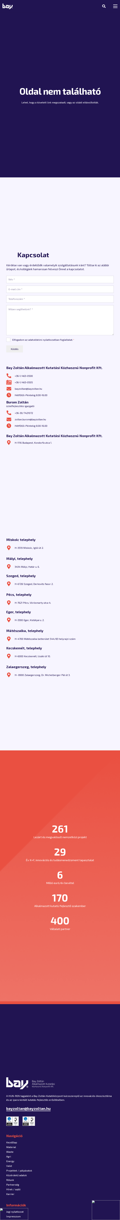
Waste (9, 1151)
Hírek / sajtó (13, 1189)
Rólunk (10, 1179)
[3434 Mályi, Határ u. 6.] (10, 566)
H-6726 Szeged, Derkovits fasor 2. (34, 583)
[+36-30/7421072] (10, 412)
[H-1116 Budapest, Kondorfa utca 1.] (10, 442)
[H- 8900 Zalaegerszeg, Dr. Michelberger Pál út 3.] (10, 674)
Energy (10, 1161)
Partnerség (12, 1184)
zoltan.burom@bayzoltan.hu (30, 419)
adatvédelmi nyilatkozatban (44, 339)
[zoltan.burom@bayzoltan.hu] (10, 419)
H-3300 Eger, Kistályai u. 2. (29, 620)
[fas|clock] (10, 395)
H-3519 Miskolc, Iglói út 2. (29, 547)
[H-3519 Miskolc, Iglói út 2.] (10, 547)
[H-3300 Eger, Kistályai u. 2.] (10, 620)
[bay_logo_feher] (7, 6)
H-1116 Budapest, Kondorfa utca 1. (33, 442)
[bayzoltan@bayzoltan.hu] (10, 388)
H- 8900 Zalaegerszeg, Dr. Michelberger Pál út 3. (42, 674)
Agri (8, 1156)
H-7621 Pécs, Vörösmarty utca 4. (33, 602)
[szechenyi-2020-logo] (106, 1210)
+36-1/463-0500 (24, 375)
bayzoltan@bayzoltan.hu (28, 388)
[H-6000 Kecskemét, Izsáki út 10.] (10, 656)
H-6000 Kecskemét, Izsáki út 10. (32, 656)
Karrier (10, 1193)
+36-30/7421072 (24, 412)
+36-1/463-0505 (24, 382)
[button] (104, 6)
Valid (9, 1165)
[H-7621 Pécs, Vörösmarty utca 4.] (10, 602)
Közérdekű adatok (16, 1175)
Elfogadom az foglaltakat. (43, 339)
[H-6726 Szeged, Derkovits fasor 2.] (10, 583)
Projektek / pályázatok (19, 1170)
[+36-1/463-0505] (10, 382)
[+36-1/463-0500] (10, 375)
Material (11, 1147)
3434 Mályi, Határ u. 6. (27, 566)
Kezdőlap (11, 1142)
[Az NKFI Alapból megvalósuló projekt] (14, 1214)
